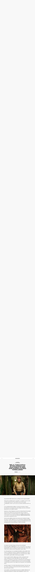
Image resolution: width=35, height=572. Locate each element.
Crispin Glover (13, 546)
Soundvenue (17, 458)
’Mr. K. (11, 498)
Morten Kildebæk (18, 462)
